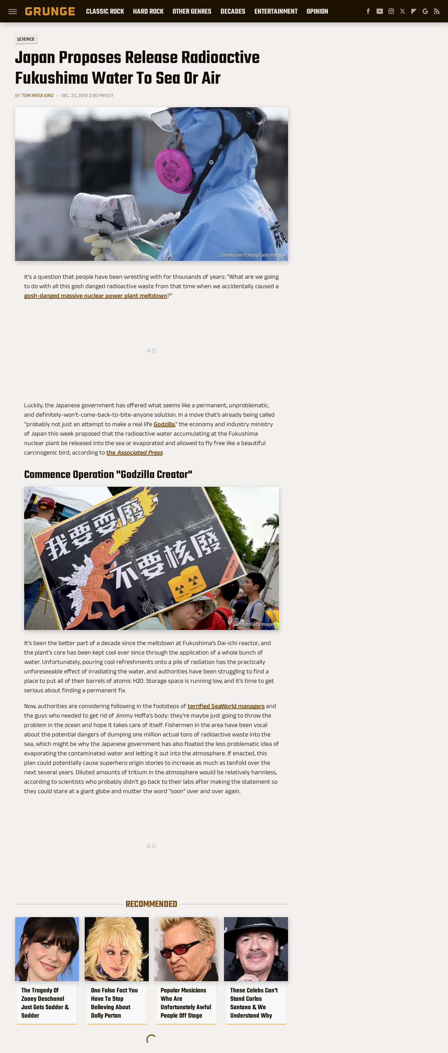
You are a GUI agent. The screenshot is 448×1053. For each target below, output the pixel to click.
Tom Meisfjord (38, 95)
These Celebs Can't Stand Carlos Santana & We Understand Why (254, 1003)
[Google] (425, 11)
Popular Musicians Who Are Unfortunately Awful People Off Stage (186, 1003)
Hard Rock (148, 11)
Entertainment (276, 11)
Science (26, 39)
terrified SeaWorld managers (226, 705)
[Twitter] (402, 11)
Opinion (317, 11)
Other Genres (192, 11)
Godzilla (164, 424)
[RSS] (437, 11)
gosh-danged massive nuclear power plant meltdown (95, 295)
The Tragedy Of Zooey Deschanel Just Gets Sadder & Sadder (45, 1003)
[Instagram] (391, 11)
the (134, 452)
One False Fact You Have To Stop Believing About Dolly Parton (114, 1003)
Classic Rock (105, 11)
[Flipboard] (413, 11)
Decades (232, 11)
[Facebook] (368, 11)
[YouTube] (380, 11)
